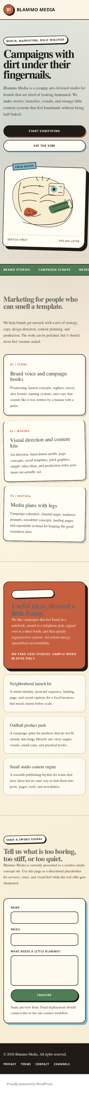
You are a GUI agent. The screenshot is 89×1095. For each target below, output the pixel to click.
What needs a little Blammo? (36, 951)
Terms (26, 1064)
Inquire (44, 995)
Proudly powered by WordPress (30, 1084)
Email (15, 929)
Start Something (44, 131)
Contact (42, 1064)
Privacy (9, 1064)
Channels (62, 1064)
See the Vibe (44, 146)
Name (15, 907)
